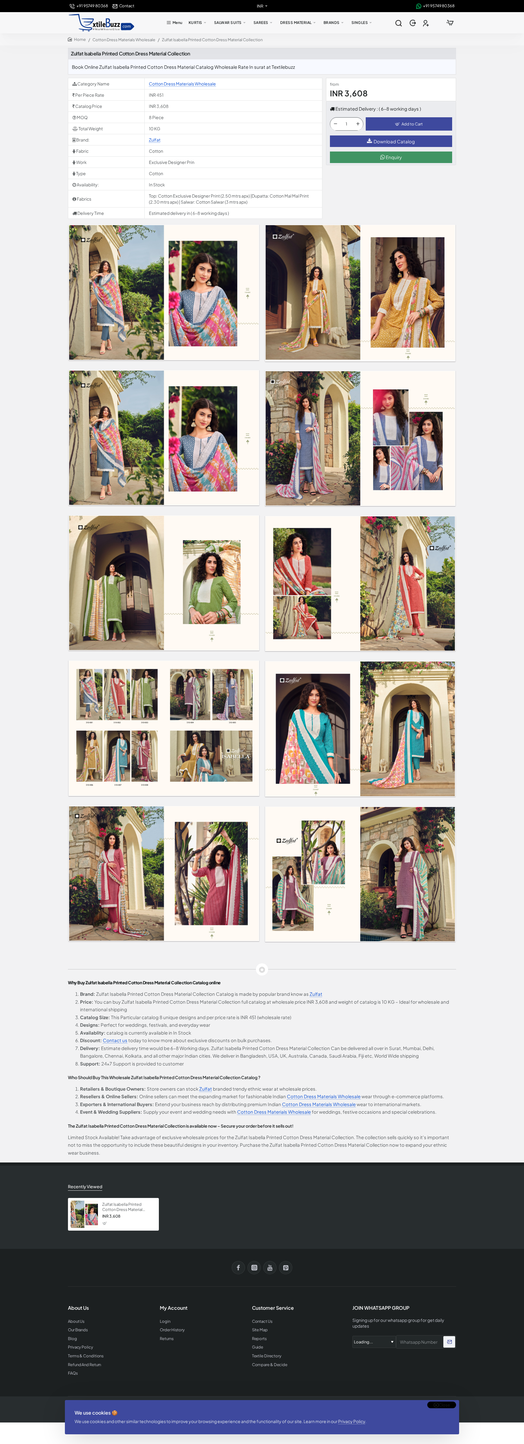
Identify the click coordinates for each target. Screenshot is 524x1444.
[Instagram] (254, 1267)
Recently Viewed (85, 1186)
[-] (335, 124)
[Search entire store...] (398, 23)
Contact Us (262, 1321)
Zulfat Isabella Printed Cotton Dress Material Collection (122, 1207)
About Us (76, 1321)
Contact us (115, 1040)
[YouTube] (270, 1267)
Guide (258, 1347)
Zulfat (154, 139)
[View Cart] (450, 23)
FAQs (73, 1373)
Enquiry (393, 157)
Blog (72, 1338)
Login (165, 1321)
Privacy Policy (351, 1421)
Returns (166, 1338)
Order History (172, 1330)
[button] (409, 124)
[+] (358, 124)
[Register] (426, 22)
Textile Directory (266, 1356)
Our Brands (78, 1330)
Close (444, 1404)
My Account (173, 1308)
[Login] (413, 22)
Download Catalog (394, 141)
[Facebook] (238, 1267)
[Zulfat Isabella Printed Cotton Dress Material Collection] (84, 1214)
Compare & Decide (269, 1364)
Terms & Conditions (86, 1356)
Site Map (260, 1330)
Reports (259, 1338)
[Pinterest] (285, 1267)
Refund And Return (84, 1364)
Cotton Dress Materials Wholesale (123, 39)
